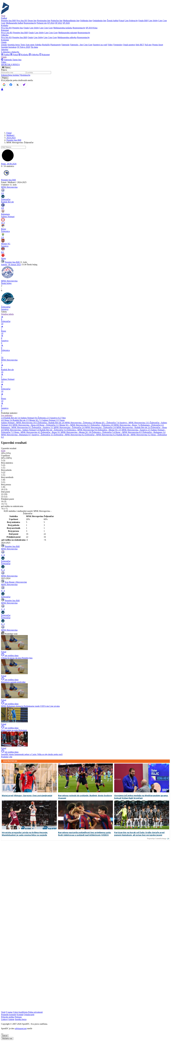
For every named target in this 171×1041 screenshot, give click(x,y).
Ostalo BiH (143, 20)
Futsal (121, 20)
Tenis (22, 45)
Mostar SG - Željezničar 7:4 (108, 422)
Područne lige (57, 20)
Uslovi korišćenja (20, 1012)
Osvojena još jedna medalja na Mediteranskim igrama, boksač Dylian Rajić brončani (141, 796)
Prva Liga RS (7, 32)
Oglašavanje (29, 1014)
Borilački (46, 45)
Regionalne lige (43, 20)
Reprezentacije (30, 23)
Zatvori (4, 1036)
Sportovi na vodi (100, 45)
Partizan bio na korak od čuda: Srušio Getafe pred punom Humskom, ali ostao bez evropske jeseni (139, 833)
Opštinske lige (86, 20)
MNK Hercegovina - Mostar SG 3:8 (76, 432)
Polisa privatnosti (35, 1012)
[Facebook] (11, 85)
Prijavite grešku (7, 1017)
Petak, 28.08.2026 (8, 164)
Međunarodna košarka (62, 28)
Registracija (25, 75)
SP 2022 (58, 23)
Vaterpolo (65, 45)
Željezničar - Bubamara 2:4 (153, 432)
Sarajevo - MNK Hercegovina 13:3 (135, 422)
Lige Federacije (131, 20)
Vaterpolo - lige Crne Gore (81, 45)
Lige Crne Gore (46, 28)
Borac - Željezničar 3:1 (49, 425)
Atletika (38, 45)
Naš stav (148, 45)
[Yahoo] (24, 85)
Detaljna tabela (7, 314)
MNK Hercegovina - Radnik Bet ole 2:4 (133, 427)
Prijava (7, 67)
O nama (9, 1012)
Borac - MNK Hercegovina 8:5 (128, 432)
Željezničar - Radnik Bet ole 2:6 (51, 422)
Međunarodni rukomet (67, 32)
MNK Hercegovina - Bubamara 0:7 (16, 435)
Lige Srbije (153, 20)
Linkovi (4, 1019)
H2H (3, 451)
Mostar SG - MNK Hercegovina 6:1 (74, 425)
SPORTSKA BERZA (10, 64)
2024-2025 (11, 138)
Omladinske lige (99, 20)
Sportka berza (20, 1019)
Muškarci (10, 135)
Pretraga (18, 1017)
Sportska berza (13, 45)
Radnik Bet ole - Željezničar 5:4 (53, 430)
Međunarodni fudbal (14, 23)
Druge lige (32, 20)
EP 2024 (51, 23)
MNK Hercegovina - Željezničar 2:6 (69, 427)
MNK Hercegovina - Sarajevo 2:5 (136, 430)
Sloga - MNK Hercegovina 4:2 (27, 432)
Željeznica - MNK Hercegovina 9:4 (82, 430)
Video (110, 45)
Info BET (140, 45)
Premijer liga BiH (8, 20)
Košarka (25, 54)
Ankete (11, 1019)
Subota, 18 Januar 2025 (11, 264)
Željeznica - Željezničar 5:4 (103, 432)
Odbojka (35, 54)
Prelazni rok (42, 23)
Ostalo (26, 28)
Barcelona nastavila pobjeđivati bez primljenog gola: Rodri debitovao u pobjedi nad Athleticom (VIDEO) (84, 833)
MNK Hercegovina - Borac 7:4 (127, 425)
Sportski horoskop (8, 47)
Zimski (4, 45)
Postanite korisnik (8, 1014)
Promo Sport (157, 45)
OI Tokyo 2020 (23, 47)
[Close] (2, 1033)
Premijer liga (17, 28)
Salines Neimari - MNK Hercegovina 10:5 (19, 422)
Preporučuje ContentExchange (156, 838)
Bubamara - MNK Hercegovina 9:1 (16, 427)
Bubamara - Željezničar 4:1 (152, 425)
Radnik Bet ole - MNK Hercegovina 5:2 (133, 435)
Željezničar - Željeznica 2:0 (102, 425)
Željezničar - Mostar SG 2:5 (110, 430)
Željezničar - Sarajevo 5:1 (43, 427)
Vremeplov (118, 45)
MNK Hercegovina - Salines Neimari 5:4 (22, 430)
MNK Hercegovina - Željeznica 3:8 (80, 422)
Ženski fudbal (112, 20)
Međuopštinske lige (71, 20)
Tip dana (34, 47)
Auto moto (29, 45)
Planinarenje (55, 45)
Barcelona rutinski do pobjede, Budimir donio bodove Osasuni (85, 796)
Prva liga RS (21, 20)
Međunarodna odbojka (67, 37)
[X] (17, 85)
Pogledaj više (6, 757)
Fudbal (6, 54)
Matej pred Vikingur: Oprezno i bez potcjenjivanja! (27, 795)
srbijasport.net (21, 1028)
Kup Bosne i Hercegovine (16, 582)
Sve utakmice (6, 415)
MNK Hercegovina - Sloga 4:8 (26, 425)
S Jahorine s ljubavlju (10, 52)
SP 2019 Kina (91, 28)
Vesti (3, 16)
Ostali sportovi (129, 45)
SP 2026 (66, 23)
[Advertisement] (85, 111)
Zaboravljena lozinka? (10, 75)
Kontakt (20, 1014)
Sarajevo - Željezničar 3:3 (43, 435)
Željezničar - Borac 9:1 (51, 432)
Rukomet (45, 54)
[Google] (4, 85)
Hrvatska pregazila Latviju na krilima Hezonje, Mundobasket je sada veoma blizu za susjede (25, 833)
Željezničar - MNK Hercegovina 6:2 (69, 435)
